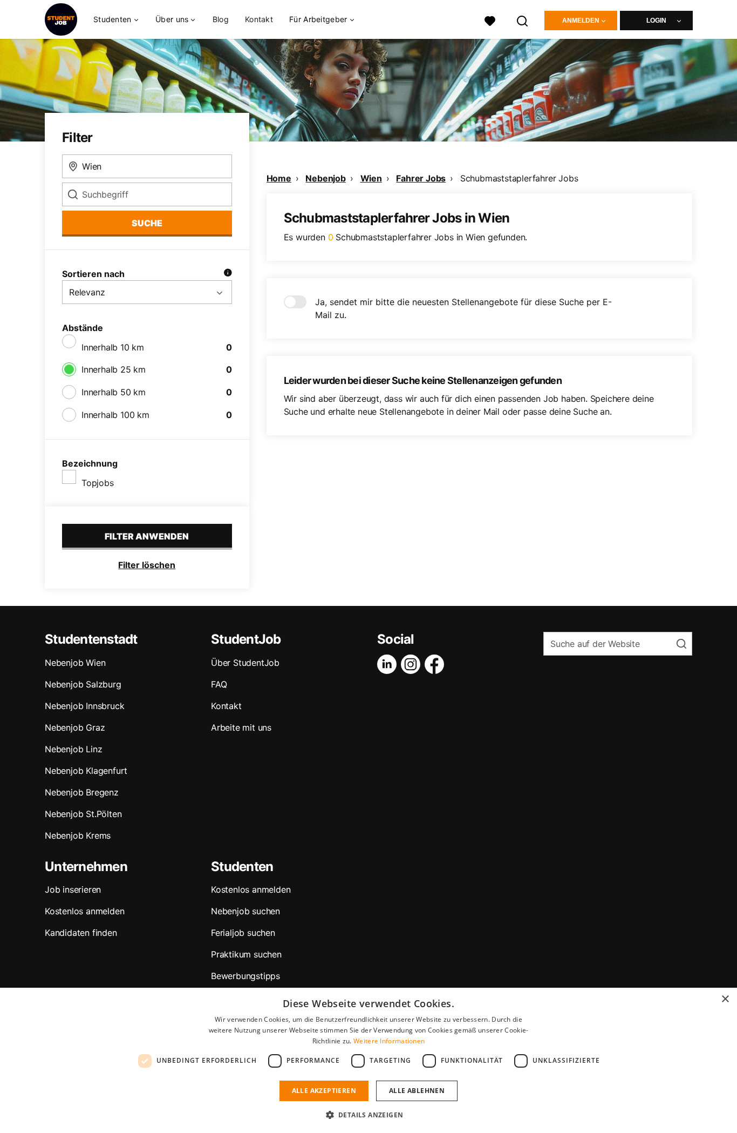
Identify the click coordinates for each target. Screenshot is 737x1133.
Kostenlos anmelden (84, 911)
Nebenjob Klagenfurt (86, 770)
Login (656, 20)
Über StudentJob (245, 662)
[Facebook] (436, 664)
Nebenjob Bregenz (82, 792)
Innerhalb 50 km (113, 392)
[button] (369, 1114)
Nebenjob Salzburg (83, 684)
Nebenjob (325, 178)
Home (279, 178)
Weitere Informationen (389, 1041)
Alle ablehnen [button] (417, 1090)
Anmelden (580, 20)
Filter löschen (146, 564)
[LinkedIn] (389, 664)
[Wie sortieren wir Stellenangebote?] (227, 273)
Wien (371, 178)
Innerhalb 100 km (115, 414)
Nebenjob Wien (75, 662)
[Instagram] (413, 664)
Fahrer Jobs (421, 178)
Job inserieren (73, 889)
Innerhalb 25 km (113, 369)
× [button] (725, 999)
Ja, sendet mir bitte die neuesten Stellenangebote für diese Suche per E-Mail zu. (463, 308)
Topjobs (97, 482)
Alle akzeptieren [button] (324, 1090)
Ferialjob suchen (243, 932)
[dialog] (368, 1060)
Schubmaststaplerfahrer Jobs (519, 178)
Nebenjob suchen (245, 911)
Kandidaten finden (81, 932)
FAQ (219, 684)
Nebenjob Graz (75, 727)
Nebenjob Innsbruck (84, 705)
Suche (147, 223)
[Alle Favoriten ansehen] (490, 19)
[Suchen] (523, 19)
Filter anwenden (147, 536)
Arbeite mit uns (241, 727)
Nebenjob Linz (73, 749)
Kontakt (259, 19)
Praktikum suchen (246, 954)
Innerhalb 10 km (112, 347)
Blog (221, 19)
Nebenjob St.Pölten (83, 813)
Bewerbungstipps (245, 975)
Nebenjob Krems (78, 835)
